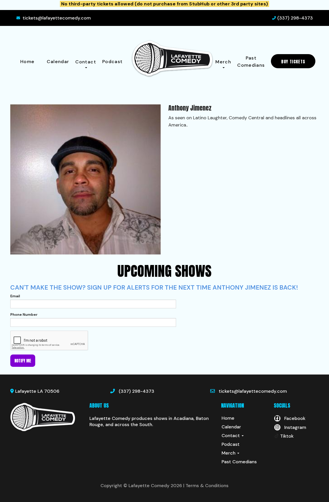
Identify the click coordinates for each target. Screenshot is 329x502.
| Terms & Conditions (206, 486)
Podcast (112, 61)
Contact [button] (85, 62)
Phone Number (24, 314)
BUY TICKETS (293, 61)
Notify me (22, 361)
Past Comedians (251, 61)
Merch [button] (223, 62)
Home (27, 61)
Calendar (58, 61)
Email (15, 296)
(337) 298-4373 (295, 18)
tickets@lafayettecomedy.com (57, 18)
